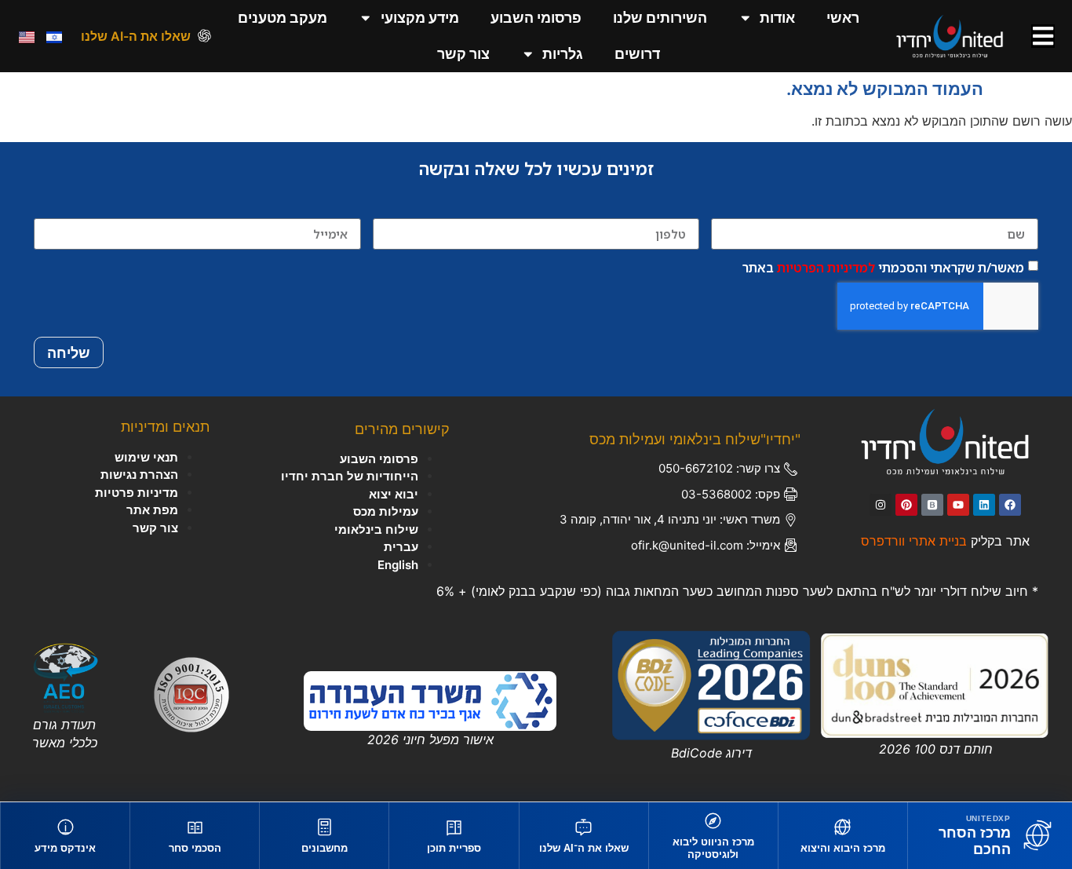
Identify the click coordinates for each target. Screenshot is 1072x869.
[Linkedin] (984, 505)
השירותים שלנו (660, 17)
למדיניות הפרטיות (826, 267)
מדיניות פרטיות (136, 492)
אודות (777, 17)
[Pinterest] (906, 505)
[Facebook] (1010, 505)
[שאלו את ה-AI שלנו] (204, 35)
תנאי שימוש (146, 457)
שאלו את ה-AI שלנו (136, 36)
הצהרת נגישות (139, 474)
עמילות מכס (385, 511)
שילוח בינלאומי (376, 529)
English (397, 564)
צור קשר (463, 54)
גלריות (562, 54)
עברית (401, 546)
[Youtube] (958, 505)
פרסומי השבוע (536, 17)
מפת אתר (152, 509)
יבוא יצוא (393, 494)
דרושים (637, 54)
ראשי (842, 17)
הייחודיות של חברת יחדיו (349, 476)
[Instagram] (881, 505)
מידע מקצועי (420, 17)
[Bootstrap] (932, 505)
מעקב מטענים (282, 17)
